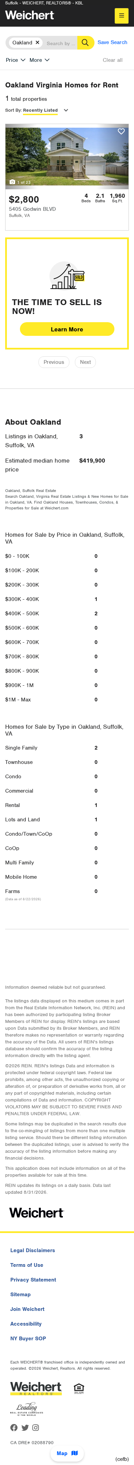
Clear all (113, 60)
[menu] (121, 16)
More (36, 60)
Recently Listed (40, 110)
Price (12, 60)
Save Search (112, 42)
